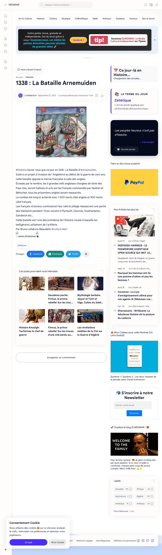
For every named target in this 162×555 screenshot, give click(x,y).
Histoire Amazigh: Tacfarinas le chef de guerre (31, 331)
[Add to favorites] (96, 95)
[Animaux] (107, 18)
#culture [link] (57, 229)
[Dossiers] (120, 18)
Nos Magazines (103, 540)
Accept (28, 542)
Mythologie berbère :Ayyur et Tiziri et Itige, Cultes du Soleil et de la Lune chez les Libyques (90, 299)
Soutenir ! (78, 39)
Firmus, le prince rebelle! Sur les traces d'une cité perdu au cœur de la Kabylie (61, 331)
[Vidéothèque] (81, 18)
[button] (151, 4)
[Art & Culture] (25, 18)
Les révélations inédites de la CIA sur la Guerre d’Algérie (89, 331)
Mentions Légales (84, 540)
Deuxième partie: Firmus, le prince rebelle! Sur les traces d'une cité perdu (61, 299)
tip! (99, 40)
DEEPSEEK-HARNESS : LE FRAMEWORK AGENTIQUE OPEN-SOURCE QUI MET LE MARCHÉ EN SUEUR (134, 249)
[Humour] (133, 18)
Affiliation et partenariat (125, 540)
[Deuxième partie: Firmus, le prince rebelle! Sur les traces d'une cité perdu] (61, 283)
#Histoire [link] (21, 170)
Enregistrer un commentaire (61, 357)
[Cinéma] (53, 18)
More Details (57, 542)
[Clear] (90, 5)
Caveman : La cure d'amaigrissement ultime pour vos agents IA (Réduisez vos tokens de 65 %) (135, 295)
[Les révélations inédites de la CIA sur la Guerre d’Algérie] (90, 316)
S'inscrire (134, 413)
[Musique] (66, 18)
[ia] (140, 287)
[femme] (150, 268)
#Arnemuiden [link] (88, 170)
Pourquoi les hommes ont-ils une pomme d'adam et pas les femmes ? (135, 276)
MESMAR (14, 4)
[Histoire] (40, 18)
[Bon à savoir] (148, 18)
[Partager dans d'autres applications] (86, 254)
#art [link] (64, 229)
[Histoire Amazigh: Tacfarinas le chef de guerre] (32, 316)
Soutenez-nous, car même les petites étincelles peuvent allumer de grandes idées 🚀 (44, 43)
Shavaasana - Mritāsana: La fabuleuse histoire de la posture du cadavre (136, 314)
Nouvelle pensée (126, 149)
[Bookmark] (145, 4)
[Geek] (95, 18)
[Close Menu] (155, 39)
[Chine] (136, 241)
